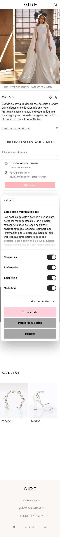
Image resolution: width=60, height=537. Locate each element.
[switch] (51, 267)
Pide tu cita (30, 184)
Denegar (30, 333)
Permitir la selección (30, 322)
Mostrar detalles (40, 301)
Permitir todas (30, 311)
